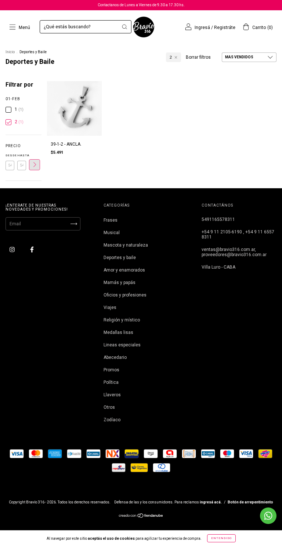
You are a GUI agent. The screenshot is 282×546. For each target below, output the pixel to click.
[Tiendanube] (141, 516)
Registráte (224, 27)
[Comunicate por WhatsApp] (268, 515)
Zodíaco (112, 419)
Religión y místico (122, 320)
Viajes (110, 307)
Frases (111, 220)
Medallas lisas (118, 332)
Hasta (21, 155)
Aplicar (34, 164)
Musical (112, 232)
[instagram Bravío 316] (13, 249)
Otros (109, 407)
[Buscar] (124, 27)
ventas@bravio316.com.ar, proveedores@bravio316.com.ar (234, 252)
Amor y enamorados (124, 270)
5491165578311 (218, 219)
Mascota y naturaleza (126, 245)
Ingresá (202, 27)
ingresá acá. (211, 502)
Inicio (10, 52)
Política (111, 382)
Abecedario (115, 357)
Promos (111, 369)
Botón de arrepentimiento (250, 502)
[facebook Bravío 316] (32, 249)
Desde (10, 155)
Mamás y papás (119, 282)
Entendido (221, 538)
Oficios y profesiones (125, 295)
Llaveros (112, 394)
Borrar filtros (198, 57)
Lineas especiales (122, 344)
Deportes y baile (120, 257)
